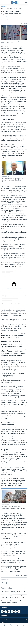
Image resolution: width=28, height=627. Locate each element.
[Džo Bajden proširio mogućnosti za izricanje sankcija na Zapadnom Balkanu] (14, 168)
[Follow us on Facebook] (2, 611)
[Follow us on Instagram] (12, 611)
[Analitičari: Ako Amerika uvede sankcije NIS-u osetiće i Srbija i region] (14, 496)
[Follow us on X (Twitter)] (5, 611)
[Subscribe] (18, 611)
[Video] (17, 625)
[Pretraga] (24, 625)
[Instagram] (11, 625)
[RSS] (15, 611)
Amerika (3, 6)
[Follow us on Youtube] (9, 611)
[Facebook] (4, 625)
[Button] (24, 23)
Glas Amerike (4, 17)
